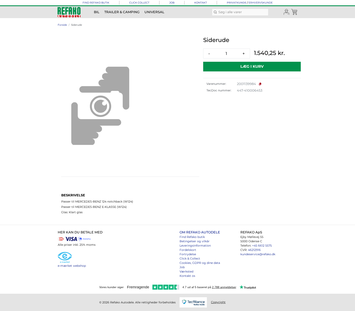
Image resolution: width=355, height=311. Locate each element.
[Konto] (287, 12)
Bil (96, 12)
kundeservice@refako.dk (257, 254)
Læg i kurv (252, 66)
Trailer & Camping (121, 12)
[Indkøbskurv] (294, 12)
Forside (62, 24)
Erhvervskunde (261, 2)
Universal (154, 12)
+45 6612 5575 (262, 245)
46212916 (254, 250)
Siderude (76, 24)
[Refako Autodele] (69, 12)
